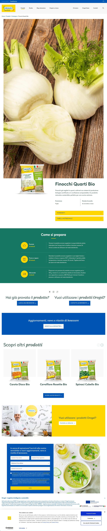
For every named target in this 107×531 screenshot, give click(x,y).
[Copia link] (57, 291)
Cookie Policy (55, 522)
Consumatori (5, 1)
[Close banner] (104, 511)
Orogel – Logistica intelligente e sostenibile (15, 498)
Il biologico (14, 16)
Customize (90, 518)
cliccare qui (69, 505)
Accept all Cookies (91, 513)
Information (22, 528)
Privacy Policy (45, 522)
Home (3, 16)
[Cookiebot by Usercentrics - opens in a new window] (9, 528)
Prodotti (8, 16)
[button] (98, 345)
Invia (30, 488)
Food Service (13, 1)
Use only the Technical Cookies (91, 523)
